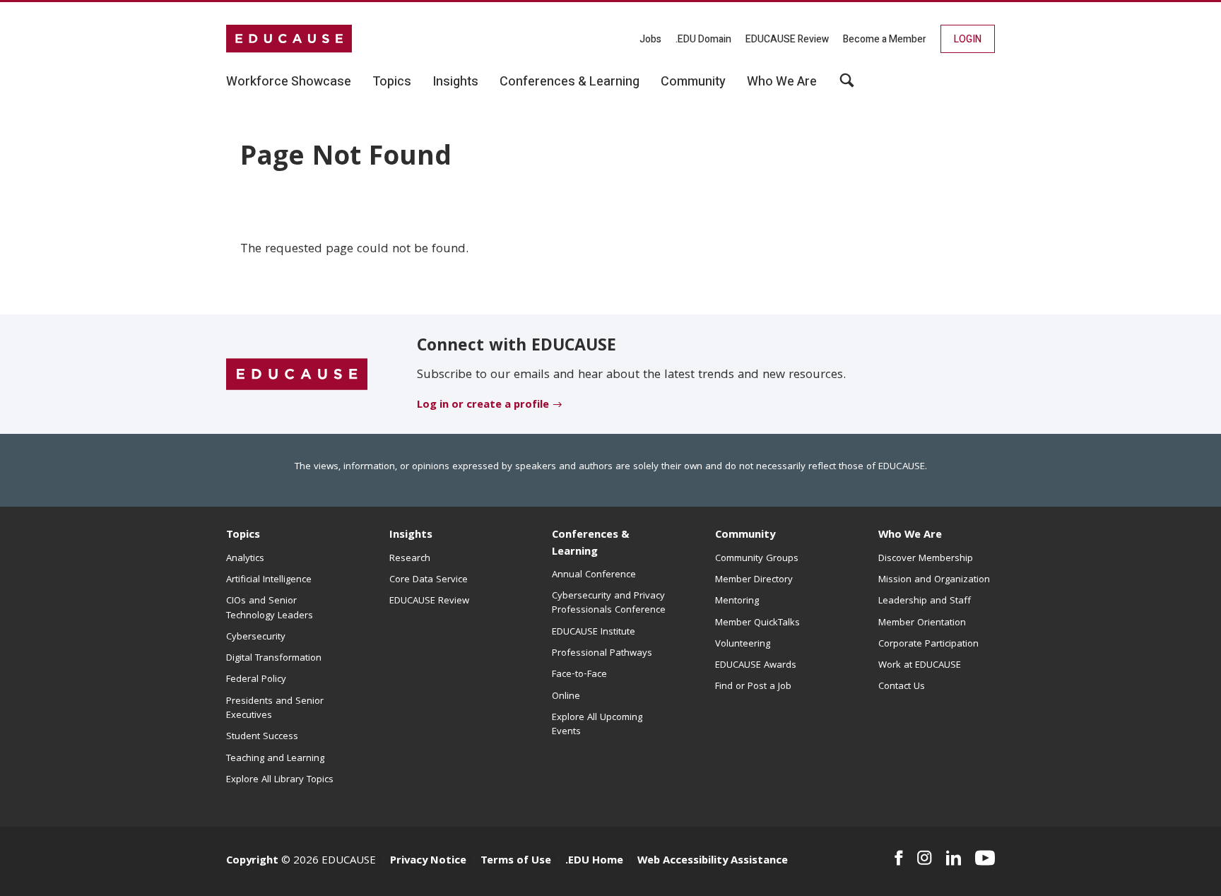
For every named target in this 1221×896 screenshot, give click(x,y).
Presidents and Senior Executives (275, 709)
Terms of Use (515, 861)
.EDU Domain (703, 39)
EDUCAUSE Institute (593, 632)
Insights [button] (455, 82)
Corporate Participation (928, 644)
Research (409, 559)
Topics (243, 535)
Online (566, 697)
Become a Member (884, 39)
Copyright (252, 861)
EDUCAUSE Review (787, 39)
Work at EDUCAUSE (919, 665)
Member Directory (754, 580)
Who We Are (910, 535)
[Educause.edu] (296, 374)
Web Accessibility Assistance (712, 861)
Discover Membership (925, 559)
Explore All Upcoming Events (597, 725)
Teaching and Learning (275, 759)
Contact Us (901, 687)
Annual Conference (594, 575)
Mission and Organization (934, 580)
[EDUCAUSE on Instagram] (924, 858)
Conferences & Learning (591, 543)
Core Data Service (428, 580)
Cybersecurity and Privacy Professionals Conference (609, 603)
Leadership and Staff (924, 601)
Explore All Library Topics (280, 780)
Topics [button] (391, 82)
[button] (847, 85)
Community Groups (756, 559)
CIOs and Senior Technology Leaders (269, 608)
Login (967, 39)
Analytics (245, 559)
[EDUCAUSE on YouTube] (985, 858)
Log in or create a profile (483, 405)
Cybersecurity (255, 637)
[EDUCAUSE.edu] (289, 39)
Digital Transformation (274, 658)
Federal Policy (256, 680)
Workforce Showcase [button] (288, 82)
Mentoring (737, 601)
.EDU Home (594, 861)
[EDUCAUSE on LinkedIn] (954, 858)
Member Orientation (922, 623)
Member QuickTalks (757, 623)
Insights (410, 535)
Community (745, 535)
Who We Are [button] (782, 82)
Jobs (650, 39)
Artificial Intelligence (269, 580)
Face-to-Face (579, 675)
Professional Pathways (602, 653)
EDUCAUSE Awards (755, 665)
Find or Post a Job (753, 687)
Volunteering (742, 644)
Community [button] (693, 82)
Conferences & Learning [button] (569, 82)
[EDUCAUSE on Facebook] (898, 858)
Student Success (262, 737)
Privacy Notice (428, 861)
